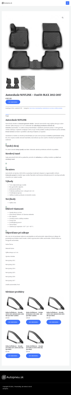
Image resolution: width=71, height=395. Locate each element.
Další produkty (58, 108)
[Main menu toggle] (67, 3)
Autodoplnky (38, 108)
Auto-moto (32, 108)
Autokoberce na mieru (48, 108)
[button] (62, 17)
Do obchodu (12, 102)
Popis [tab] (7, 116)
